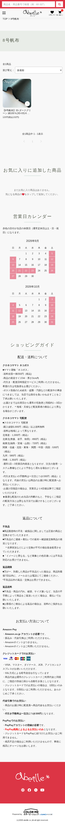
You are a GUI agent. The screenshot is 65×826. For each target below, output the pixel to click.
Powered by (17, 814)
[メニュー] (4, 13)
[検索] (59, 4)
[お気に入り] (52, 13)
